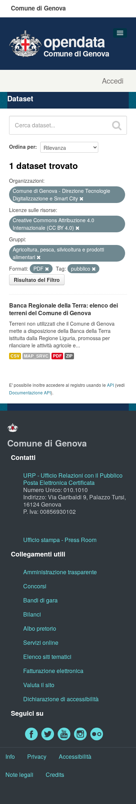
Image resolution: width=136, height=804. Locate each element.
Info (10, 756)
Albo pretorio (39, 628)
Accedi (112, 81)
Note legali (19, 774)
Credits (55, 774)
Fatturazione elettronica (53, 671)
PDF (57, 356)
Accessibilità (75, 756)
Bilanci (32, 614)
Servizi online (40, 642)
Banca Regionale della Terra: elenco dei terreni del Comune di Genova (63, 309)
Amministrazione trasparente (60, 572)
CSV (15, 356)
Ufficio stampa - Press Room (59, 540)
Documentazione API (30, 392)
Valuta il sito (38, 685)
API (110, 385)
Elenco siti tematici (47, 656)
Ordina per (22, 146)
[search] (116, 125)
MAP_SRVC (36, 356)
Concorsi (34, 586)
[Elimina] (81, 199)
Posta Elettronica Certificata (59, 482)
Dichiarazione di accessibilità (61, 699)
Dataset (20, 98)
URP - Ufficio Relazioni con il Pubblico (73, 475)
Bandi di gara (40, 600)
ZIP (69, 356)
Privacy (36, 756)
